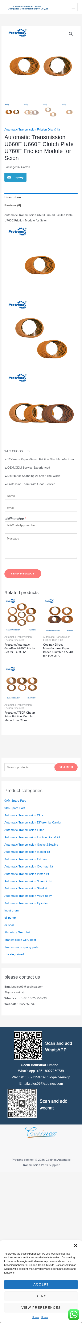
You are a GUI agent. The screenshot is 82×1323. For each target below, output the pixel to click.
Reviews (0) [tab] (12, 205)
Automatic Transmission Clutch (24, 815)
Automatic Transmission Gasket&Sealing (31, 844)
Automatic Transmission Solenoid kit (28, 881)
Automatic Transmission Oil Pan (25, 859)
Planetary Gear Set (17, 932)
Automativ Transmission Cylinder (26, 903)
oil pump (10, 917)
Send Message (22, 573)
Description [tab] (12, 197)
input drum (11, 910)
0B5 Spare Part (14, 808)
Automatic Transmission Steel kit (26, 888)
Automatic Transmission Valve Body (28, 895)
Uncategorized (14, 954)
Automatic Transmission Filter (24, 829)
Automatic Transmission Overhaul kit (28, 866)
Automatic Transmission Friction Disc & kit (32, 837)
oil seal (9, 925)
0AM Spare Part (15, 800)
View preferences (41, 1307)
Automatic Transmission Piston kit (26, 873)
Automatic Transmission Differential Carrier (32, 822)
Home (35, 1317)
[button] (76, 1245)
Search (66, 767)
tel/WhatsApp (15, 518)
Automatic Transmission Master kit (27, 851)
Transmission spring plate (21, 947)
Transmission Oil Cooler (20, 939)
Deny (41, 1296)
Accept (41, 1284)
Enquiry (18, 177)
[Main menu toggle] (73, 7)
